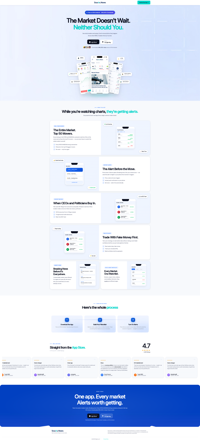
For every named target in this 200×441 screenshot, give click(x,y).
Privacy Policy (105, 439)
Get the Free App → (144, 2)
